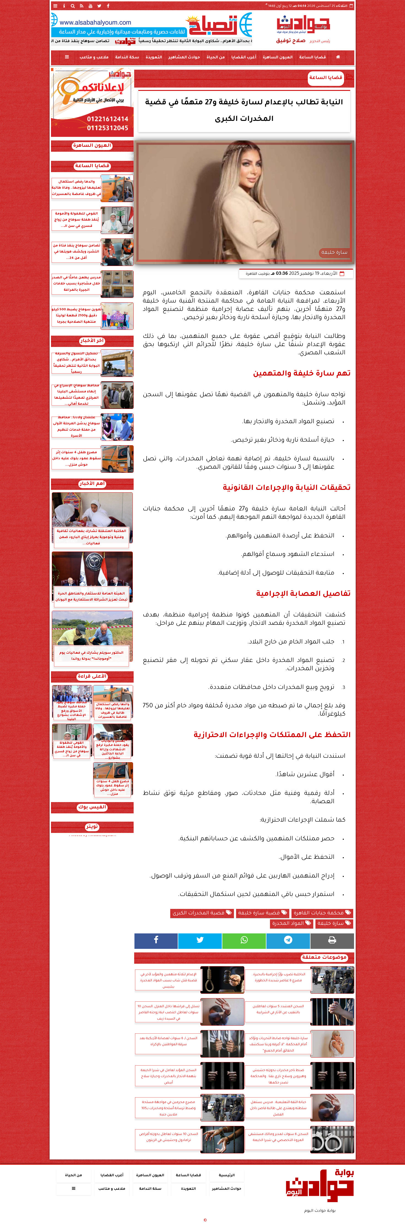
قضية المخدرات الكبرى (199, 913)
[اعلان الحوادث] (92, 136)
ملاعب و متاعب (93, 58)
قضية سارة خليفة (259, 913)
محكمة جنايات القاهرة (319, 913)
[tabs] (55, 5)
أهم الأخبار (92, 484)
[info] (64, 5)
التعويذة (153, 58)
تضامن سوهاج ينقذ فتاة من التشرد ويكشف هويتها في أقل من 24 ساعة (86, 41)
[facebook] (108, 5)
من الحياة (215, 58)
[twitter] (99, 5)
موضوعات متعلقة (324, 958)
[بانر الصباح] (151, 24)
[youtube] (90, 5)
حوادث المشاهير (184, 58)
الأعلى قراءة (92, 677)
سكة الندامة (127, 58)
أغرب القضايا (243, 58)
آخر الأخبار (92, 341)
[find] (73, 5)
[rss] (81, 5)
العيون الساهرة (277, 58)
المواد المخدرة (288, 924)
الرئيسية (227, 1176)
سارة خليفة (331, 924)
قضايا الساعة (312, 58)
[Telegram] (288, 941)
